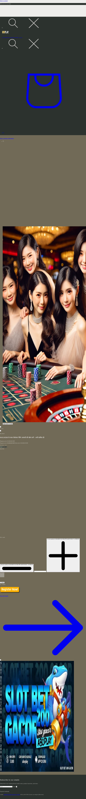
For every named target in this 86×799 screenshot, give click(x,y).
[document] (43, 716)
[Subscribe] (16, 786)
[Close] (0, 660)
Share (2, 582)
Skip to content (4, 0)
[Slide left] (0, 427)
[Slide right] (0, 430)
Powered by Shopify (15, 794)
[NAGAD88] (10, 592)
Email (14, 786)
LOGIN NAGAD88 (7, 794)
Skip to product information (7, 138)
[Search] (43, 23)
